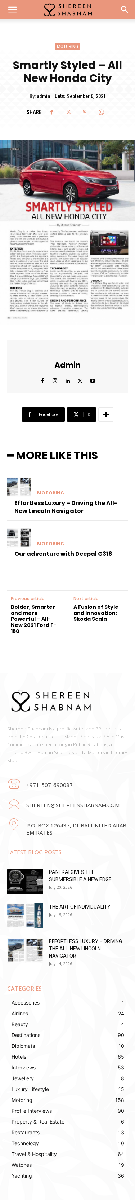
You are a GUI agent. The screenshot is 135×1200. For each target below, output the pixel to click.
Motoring (67, 46)
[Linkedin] (67, 379)
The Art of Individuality (80, 907)
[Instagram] (55, 379)
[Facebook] (51, 112)
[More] (105, 414)
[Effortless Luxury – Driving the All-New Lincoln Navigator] (19, 487)
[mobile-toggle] (12, 9)
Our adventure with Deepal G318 (63, 554)
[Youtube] (92, 379)
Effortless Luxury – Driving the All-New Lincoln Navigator (65, 507)
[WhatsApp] (101, 112)
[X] (68, 112)
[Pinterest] (84, 112)
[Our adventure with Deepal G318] (19, 538)
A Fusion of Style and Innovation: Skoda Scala (95, 613)
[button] (125, 9)
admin (43, 96)
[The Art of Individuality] (25, 915)
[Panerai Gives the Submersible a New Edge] (25, 881)
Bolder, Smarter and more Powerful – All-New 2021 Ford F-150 (33, 619)
